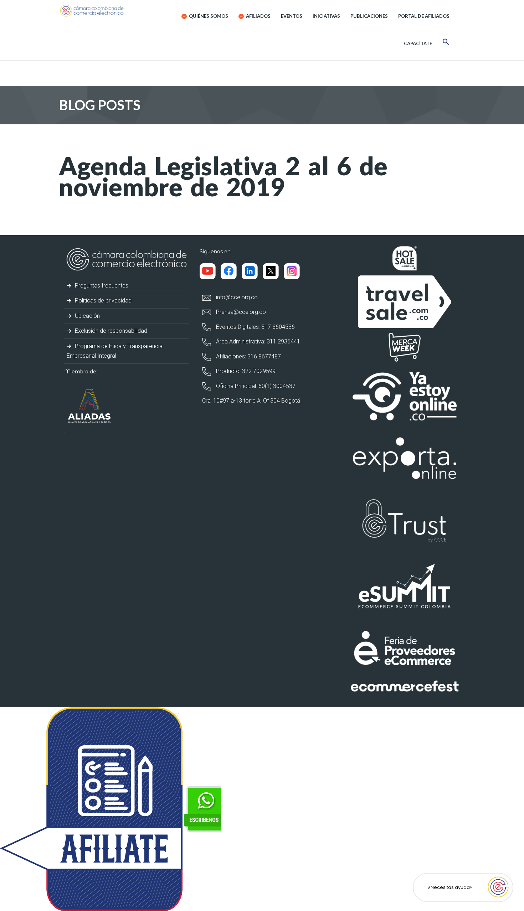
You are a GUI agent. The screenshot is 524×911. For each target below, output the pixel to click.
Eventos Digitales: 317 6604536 (255, 326)
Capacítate (418, 43)
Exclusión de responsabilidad (110, 330)
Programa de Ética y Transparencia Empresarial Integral (115, 351)
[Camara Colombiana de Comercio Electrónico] (106, 11)
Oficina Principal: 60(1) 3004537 (255, 386)
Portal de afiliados (423, 16)
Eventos (291, 16)
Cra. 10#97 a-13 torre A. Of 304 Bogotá (251, 400)
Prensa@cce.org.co (240, 312)
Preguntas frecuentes (100, 285)
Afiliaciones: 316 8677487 (248, 356)
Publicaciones (369, 16)
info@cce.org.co (236, 297)
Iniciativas (326, 16)
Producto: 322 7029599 (245, 371)
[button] (445, 42)
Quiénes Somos (208, 16)
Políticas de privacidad (102, 300)
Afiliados (258, 16)
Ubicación (86, 315)
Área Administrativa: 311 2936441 (257, 341)
